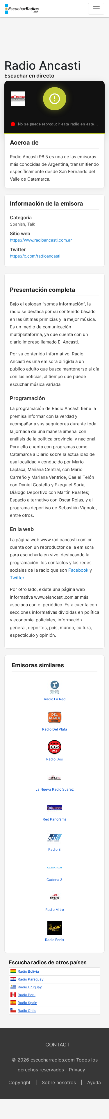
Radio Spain (27, 1003)
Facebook (78, 570)
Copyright (19, 1082)
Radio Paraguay (31, 979)
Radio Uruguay (30, 987)
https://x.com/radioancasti (35, 255)
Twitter (17, 577)
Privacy (77, 1070)
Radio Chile (27, 1010)
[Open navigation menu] (96, 9)
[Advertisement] (54, 36)
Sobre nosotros (59, 1082)
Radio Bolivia (28, 971)
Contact (57, 1044)
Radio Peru (26, 995)
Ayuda (94, 1082)
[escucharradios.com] (22, 8)
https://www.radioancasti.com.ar (41, 240)
